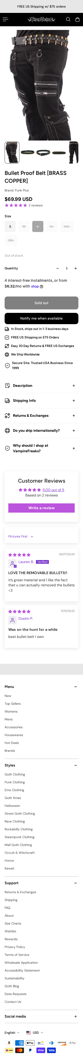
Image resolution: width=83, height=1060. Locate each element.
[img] (19, 554)
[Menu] (5, 19)
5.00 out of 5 (53, 489)
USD (36, 1033)
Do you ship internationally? (36, 430)
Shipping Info (24, 400)
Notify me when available (41, 318)
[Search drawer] (68, 19)
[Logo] (41, 19)
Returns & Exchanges (30, 415)
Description (22, 385)
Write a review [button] (41, 507)
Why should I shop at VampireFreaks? (30, 448)
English (10, 1033)
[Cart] (77, 19)
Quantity (11, 268)
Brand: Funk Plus (17, 190)
